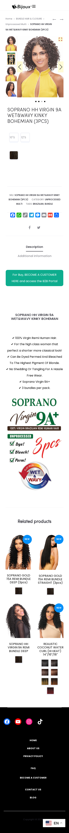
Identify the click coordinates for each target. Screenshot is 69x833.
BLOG (33, 797)
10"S (12, 137)
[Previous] (20, 66)
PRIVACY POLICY (33, 756)
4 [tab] (44, 101)
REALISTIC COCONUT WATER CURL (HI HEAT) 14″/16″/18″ (50, 649)
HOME (33, 740)
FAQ (33, 768)
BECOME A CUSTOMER (33, 777)
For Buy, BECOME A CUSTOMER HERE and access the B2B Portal (34, 278)
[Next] (60, 66)
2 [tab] (38, 101)
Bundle (49, 203)
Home (9, 18)
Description (34, 247)
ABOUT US (33, 748)
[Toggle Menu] (46, 10)
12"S (23, 137)
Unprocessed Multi (16, 24)
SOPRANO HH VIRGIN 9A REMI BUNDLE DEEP (18, 647)
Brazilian (38, 203)
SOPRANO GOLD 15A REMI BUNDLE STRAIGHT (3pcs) (50, 579)
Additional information (35, 256)
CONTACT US (33, 789)
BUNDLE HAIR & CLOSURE (29, 18)
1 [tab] (35, 101)
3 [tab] (41, 101)
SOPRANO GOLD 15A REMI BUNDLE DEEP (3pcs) (19, 578)
